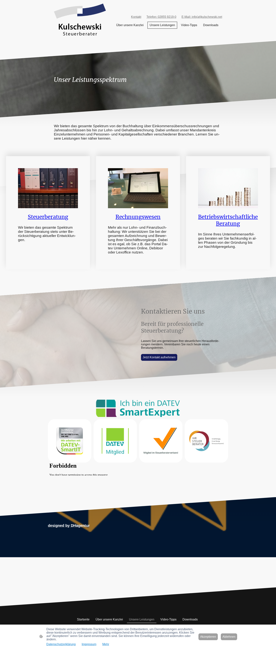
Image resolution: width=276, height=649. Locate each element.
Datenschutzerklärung (61, 644)
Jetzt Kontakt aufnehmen (159, 357)
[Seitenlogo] (80, 20)
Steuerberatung (48, 216)
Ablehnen (228, 636)
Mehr (105, 644)
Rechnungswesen (138, 216)
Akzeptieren (208, 636)
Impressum (89, 644)
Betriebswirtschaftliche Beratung (228, 220)
